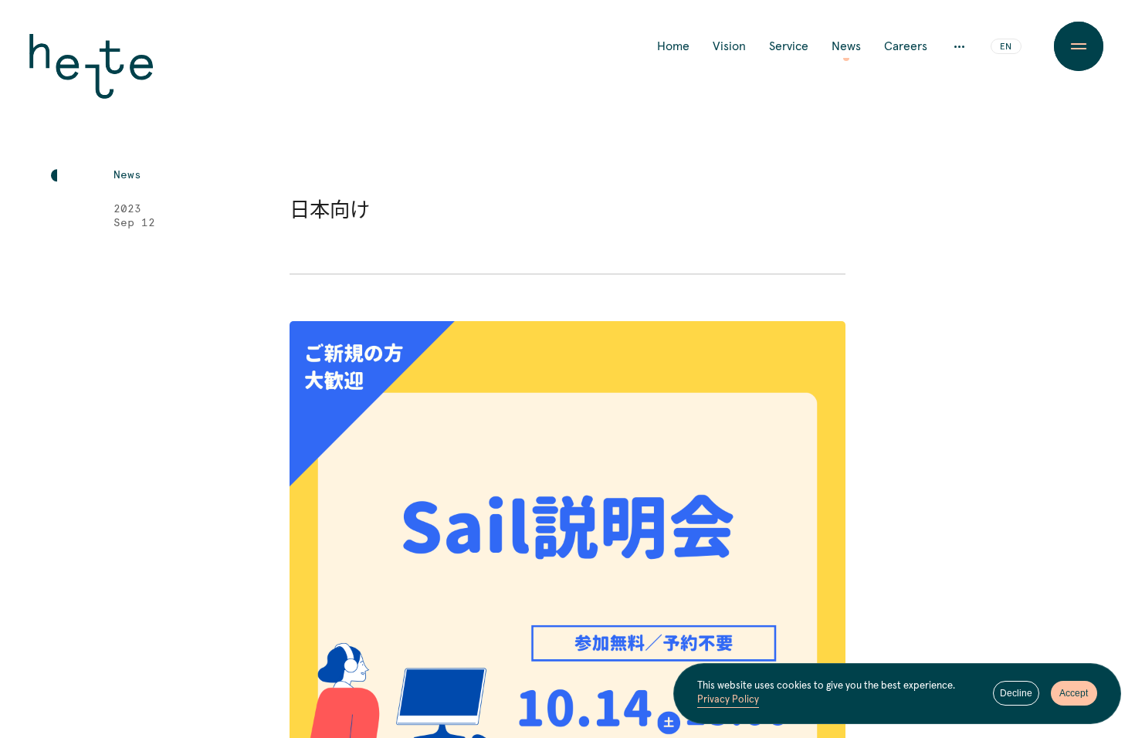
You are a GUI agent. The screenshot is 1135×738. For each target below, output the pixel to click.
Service (788, 46)
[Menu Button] (1078, 46)
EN (1005, 47)
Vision (729, 46)
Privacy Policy (728, 700)
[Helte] (91, 77)
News (846, 46)
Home (673, 46)
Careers (905, 46)
